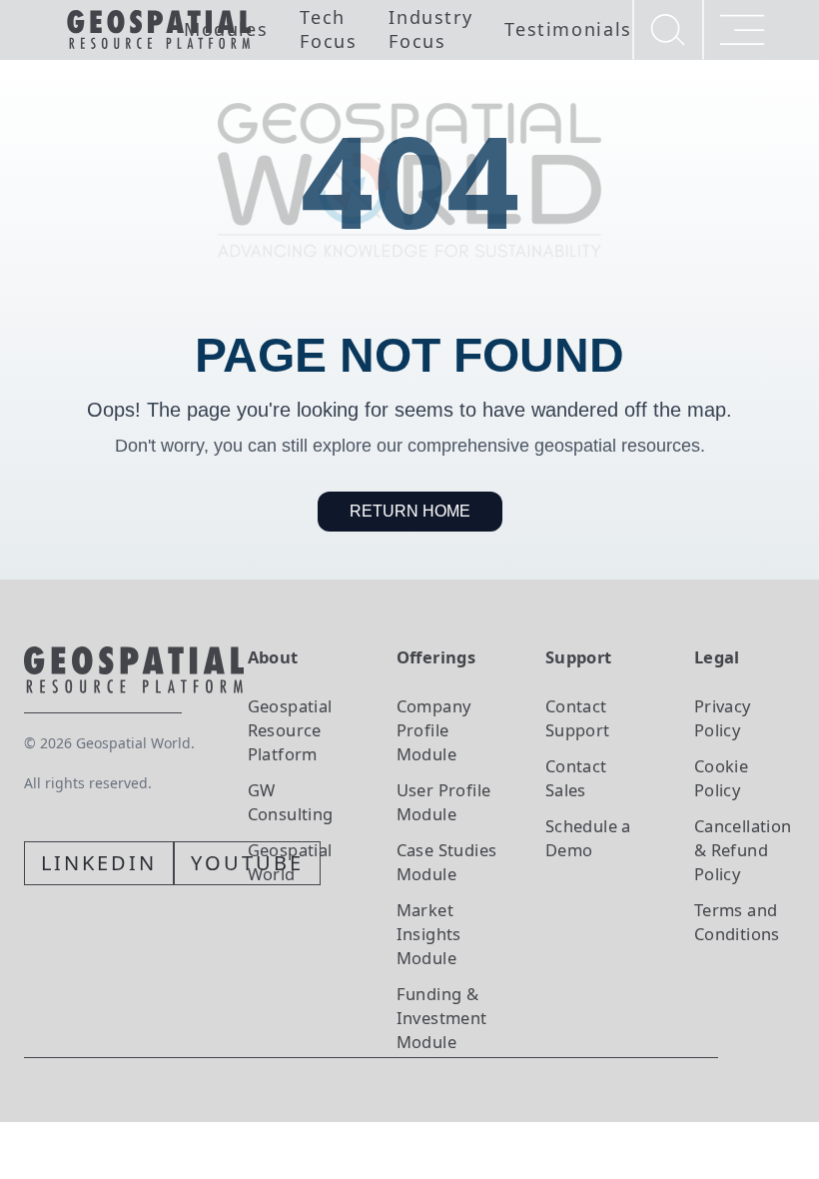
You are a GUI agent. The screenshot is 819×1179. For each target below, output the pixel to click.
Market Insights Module (429, 933)
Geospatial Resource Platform (290, 729)
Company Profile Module (434, 729)
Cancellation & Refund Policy (743, 849)
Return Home (410, 511)
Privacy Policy (722, 717)
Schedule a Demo (588, 837)
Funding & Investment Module (442, 1017)
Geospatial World (290, 861)
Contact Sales (576, 777)
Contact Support (577, 717)
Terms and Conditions (737, 921)
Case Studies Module (447, 861)
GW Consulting (291, 801)
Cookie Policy (721, 777)
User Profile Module (444, 801)
